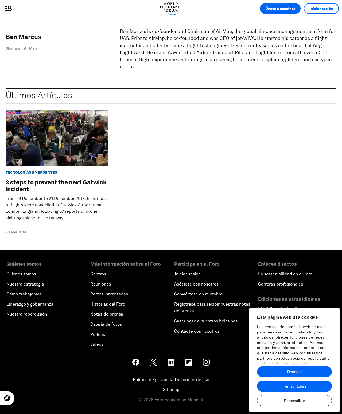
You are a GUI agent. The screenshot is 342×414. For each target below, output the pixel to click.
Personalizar (294, 400)
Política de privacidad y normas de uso (171, 379)
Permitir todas (294, 386)
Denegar (294, 372)
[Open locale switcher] (7, 398)
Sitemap (171, 389)
